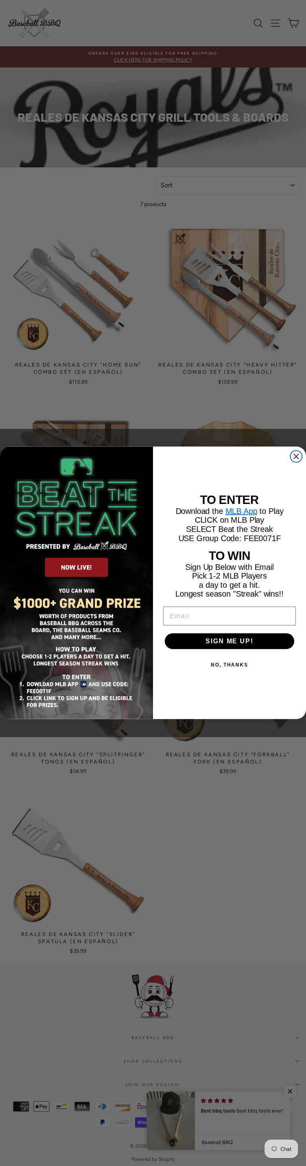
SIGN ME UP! (229, 641)
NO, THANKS (229, 665)
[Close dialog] (296, 457)
